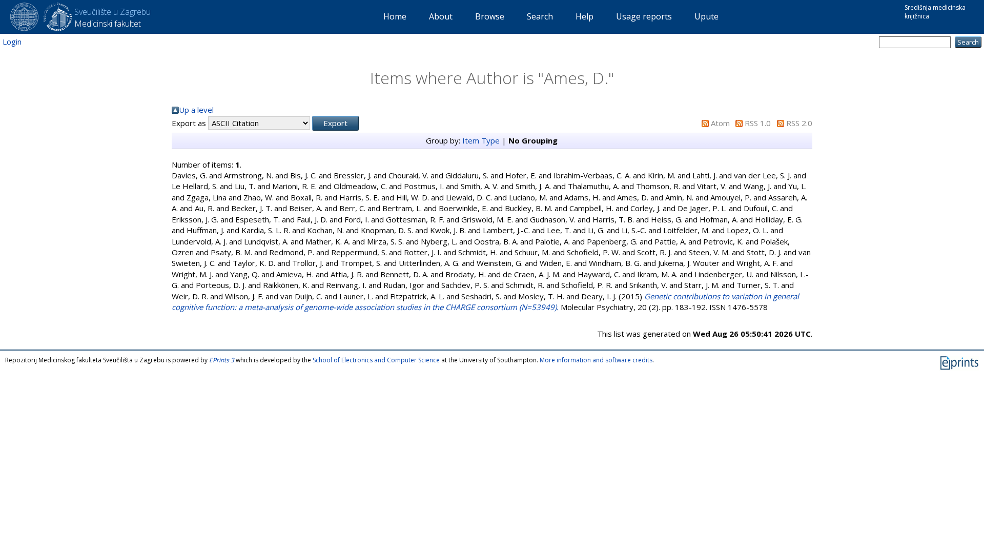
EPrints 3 (221, 360)
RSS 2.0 (799, 123)
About (441, 16)
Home (394, 16)
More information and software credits (596, 360)
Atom (720, 123)
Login (12, 41)
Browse (489, 16)
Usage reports (644, 16)
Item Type (481, 140)
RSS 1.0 (758, 123)
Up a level (196, 110)
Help (584, 16)
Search (540, 16)
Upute (706, 16)
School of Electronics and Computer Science (376, 360)
